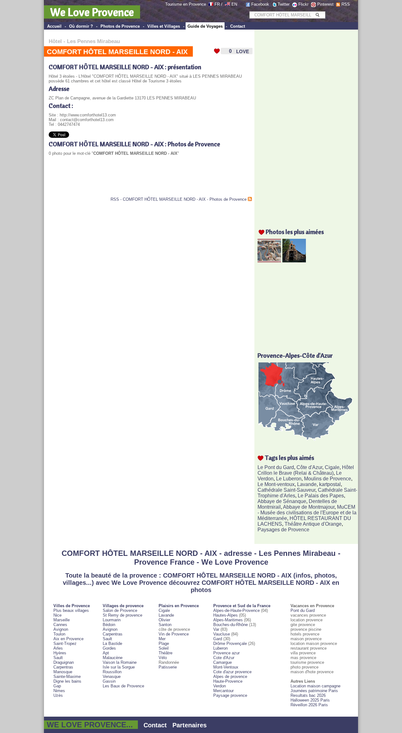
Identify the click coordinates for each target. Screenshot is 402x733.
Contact (237, 26)
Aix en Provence (68, 638)
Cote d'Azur (223, 657)
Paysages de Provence (283, 529)
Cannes (60, 624)
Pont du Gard (303, 610)
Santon (165, 624)
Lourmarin (112, 620)
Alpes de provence (230, 676)
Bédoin (109, 624)
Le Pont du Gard (276, 467)
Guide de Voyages (205, 26)
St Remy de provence (122, 615)
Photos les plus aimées (295, 232)
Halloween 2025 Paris (310, 700)
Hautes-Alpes (225, 615)
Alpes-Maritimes (228, 620)
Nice (57, 615)
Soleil (164, 648)
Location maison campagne (315, 686)
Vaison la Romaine (120, 662)
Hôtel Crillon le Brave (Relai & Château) (306, 470)
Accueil (54, 26)
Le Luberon (289, 478)
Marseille (61, 620)
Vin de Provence (174, 634)
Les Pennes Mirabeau (93, 41)
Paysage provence (230, 695)
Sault (58, 657)
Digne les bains (67, 681)
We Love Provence (92, 12)
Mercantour (223, 690)
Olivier (164, 620)
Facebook (260, 4)
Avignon (60, 629)
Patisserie (168, 667)
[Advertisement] (122, 181)
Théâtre (165, 653)
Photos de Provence (120, 26)
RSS (345, 4)
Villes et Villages (163, 26)
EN (234, 4)
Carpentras (63, 667)
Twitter (284, 4)
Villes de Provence (71, 605)
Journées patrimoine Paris (314, 690)
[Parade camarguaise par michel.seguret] (269, 260)
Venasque (112, 676)
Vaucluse (221, 634)
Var (216, 629)
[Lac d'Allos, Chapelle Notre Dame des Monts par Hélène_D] (294, 260)
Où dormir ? (81, 26)
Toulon (59, 634)
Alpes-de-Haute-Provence (236, 610)
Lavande (307, 484)
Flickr (303, 4)
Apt (106, 653)
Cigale (332, 467)
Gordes (109, 648)
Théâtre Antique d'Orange (313, 524)
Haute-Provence (227, 681)
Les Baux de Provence (123, 686)
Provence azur (226, 653)
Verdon (219, 686)
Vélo (163, 657)
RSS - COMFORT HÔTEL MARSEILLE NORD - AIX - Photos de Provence (179, 199)
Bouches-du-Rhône (230, 624)
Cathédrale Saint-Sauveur (286, 490)
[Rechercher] (317, 14)
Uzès (58, 695)
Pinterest (325, 4)
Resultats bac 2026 (308, 695)
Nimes (59, 690)
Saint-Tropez (65, 643)
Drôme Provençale (230, 643)
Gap (57, 686)
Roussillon (112, 671)
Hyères (59, 653)
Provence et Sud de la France (241, 605)
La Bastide (112, 643)
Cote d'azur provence (232, 671)
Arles (58, 648)
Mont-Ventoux (225, 667)
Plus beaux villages (71, 610)
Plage (164, 643)
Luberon (220, 648)
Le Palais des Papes (321, 495)
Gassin (109, 681)
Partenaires (189, 725)
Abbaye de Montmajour (308, 507)
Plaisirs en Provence (179, 605)
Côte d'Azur (309, 467)
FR (217, 4)
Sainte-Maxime (67, 676)
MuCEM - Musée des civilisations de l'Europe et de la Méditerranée (307, 512)
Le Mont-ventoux (276, 484)
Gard (217, 638)
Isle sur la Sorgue (119, 667)
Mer (162, 638)
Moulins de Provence (327, 478)
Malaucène (112, 657)
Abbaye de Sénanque (282, 501)
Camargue (222, 662)
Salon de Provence (120, 610)
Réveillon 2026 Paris (309, 704)
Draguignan (63, 662)
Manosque (62, 671)
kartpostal (330, 484)
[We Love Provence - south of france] (227, 4)
